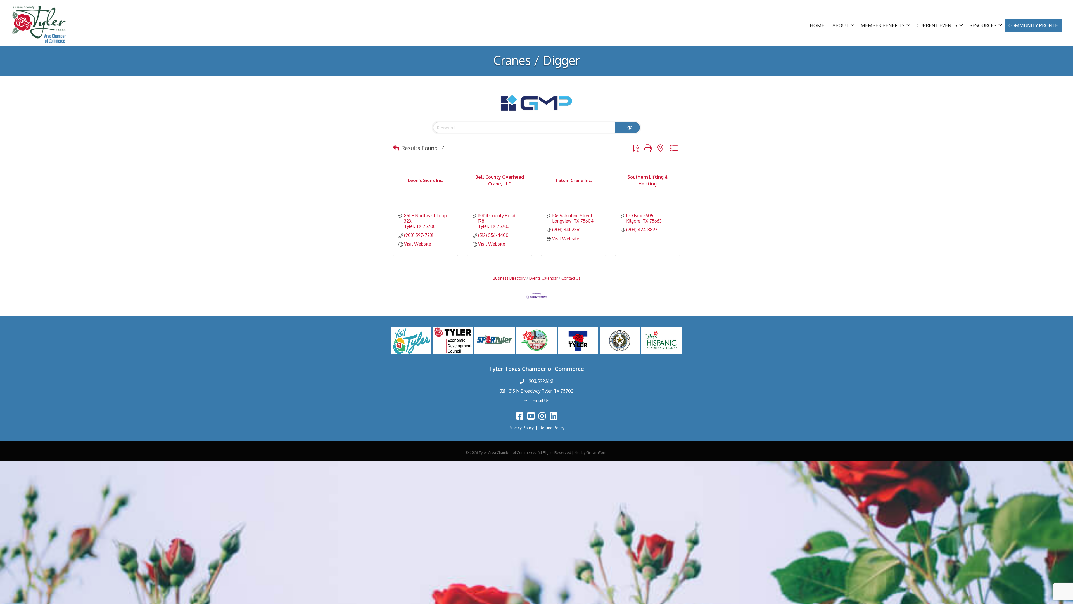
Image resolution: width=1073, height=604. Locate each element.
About (840, 25)
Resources (982, 25)
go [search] (630, 127)
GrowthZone (596, 452)
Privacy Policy (521, 427)
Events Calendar (543, 278)
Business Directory (509, 278)
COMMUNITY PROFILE (1033, 25)
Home (817, 25)
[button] (396, 148)
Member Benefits (883, 25)
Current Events (937, 25)
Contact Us (570, 278)
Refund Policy (552, 427)
